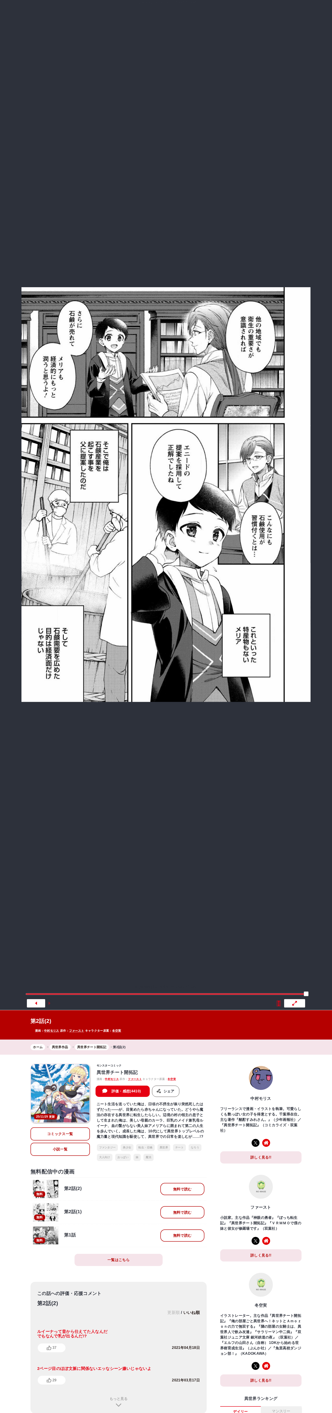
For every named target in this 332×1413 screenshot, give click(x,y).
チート (179, 1147)
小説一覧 (60, 1149)
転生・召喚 (145, 1147)
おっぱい (123, 1157)
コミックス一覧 (60, 1134)
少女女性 (227, 10)
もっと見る (119, 1399)
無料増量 (162, 10)
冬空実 (116, 1030)
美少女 (127, 1147)
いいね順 (191, 1312)
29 (54, 1380)
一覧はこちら (119, 1260)
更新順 (173, 1312)
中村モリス (51, 1030)
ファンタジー (107, 1147)
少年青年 (208, 10)
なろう (195, 1147)
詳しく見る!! (260, 1157)
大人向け (104, 1157)
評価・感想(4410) (126, 1091)
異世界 (187, 10)
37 (54, 1348)
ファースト (76, 1030)
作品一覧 (250, 10)
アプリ (275, 10)
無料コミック (132, 10)
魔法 (148, 1157)
